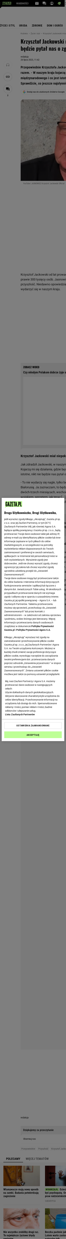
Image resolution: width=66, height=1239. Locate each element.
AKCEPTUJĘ (33, 735)
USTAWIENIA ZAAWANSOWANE (32, 725)
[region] (33, 619)
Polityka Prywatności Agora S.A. (33, 630)
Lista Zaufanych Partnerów (20, 714)
